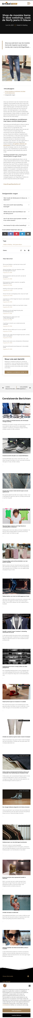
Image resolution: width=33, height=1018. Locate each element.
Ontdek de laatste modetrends (10, 912)
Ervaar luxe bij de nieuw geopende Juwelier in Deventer (14, 878)
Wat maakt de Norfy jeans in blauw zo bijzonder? (16, 199)
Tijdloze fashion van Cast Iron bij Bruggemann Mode (16, 596)
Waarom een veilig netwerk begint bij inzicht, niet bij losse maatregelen (16, 335)
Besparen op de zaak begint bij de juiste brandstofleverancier (13, 311)
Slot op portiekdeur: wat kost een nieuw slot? (14, 264)
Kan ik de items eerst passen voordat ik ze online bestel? (16, 219)
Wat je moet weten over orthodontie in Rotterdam (16, 341)
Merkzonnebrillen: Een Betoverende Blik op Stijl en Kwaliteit (15, 948)
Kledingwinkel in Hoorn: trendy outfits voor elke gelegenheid (15, 667)
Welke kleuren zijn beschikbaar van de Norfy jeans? (16, 212)
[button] (29, 986)
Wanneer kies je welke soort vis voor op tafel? (14, 329)
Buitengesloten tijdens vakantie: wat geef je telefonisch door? (14, 283)
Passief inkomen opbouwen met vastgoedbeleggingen (11, 317)
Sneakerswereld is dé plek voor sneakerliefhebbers (15, 455)
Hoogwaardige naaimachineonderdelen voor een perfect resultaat (15, 561)
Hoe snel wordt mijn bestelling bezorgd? (16, 205)
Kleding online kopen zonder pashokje (12, 288)
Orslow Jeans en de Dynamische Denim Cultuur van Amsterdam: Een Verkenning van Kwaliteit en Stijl (16, 772)
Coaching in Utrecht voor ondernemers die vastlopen (14, 324)
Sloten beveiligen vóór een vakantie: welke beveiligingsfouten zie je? (13, 270)
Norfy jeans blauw (17, 244)
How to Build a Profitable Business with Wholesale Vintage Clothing (15, 421)
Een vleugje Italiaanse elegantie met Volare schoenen (16, 807)
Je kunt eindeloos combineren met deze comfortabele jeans (15, 92)
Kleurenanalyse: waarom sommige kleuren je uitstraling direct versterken (14, 526)
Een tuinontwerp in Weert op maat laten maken (15, 305)
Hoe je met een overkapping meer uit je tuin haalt (15, 293)
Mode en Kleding (22, 25)
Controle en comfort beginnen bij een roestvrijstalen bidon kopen (16, 299)
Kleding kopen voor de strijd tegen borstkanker (15, 842)
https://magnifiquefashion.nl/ (11, 184)
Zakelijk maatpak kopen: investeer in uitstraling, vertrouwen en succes (15, 632)
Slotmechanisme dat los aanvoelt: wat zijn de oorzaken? (14, 276)
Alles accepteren (16, 1010)
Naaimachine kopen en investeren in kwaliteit (14, 701)
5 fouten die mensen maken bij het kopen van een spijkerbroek (15, 491)
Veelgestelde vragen (10, 95)
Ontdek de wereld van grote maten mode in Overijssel (16, 736)
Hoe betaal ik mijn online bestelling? (16, 225)
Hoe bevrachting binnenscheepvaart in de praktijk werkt (15, 347)
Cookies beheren (16, 1015)
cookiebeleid (6, 1004)
